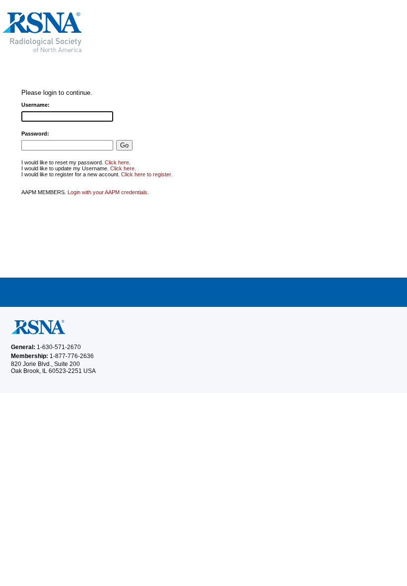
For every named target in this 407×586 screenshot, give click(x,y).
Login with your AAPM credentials (107, 192)
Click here (117, 162)
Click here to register (146, 174)
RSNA (113, 32)
